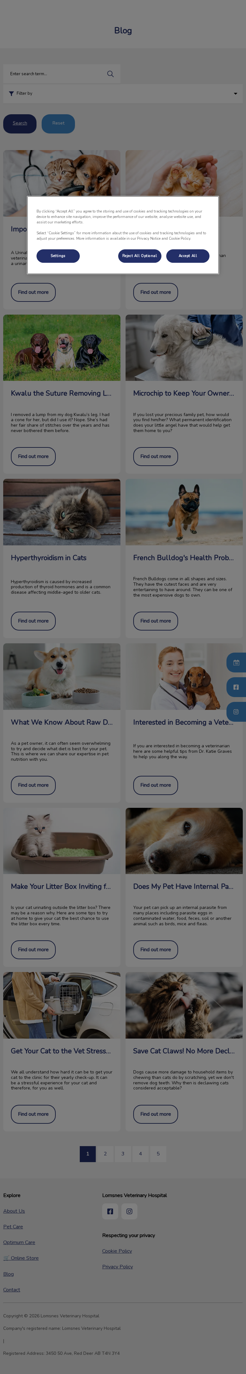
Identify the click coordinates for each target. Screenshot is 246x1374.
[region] (123, 235)
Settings (58, 255)
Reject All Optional (139, 255)
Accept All (188, 255)
